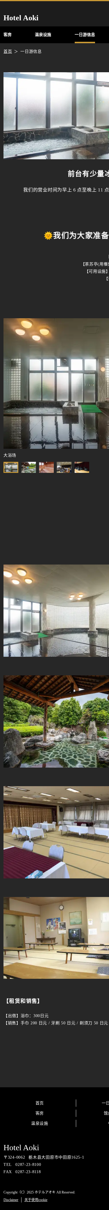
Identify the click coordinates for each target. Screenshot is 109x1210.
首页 (39, 1103)
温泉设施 (39, 1123)
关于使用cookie (35, 1200)
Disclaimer (10, 1200)
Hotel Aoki (21, 1147)
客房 (39, 1113)
